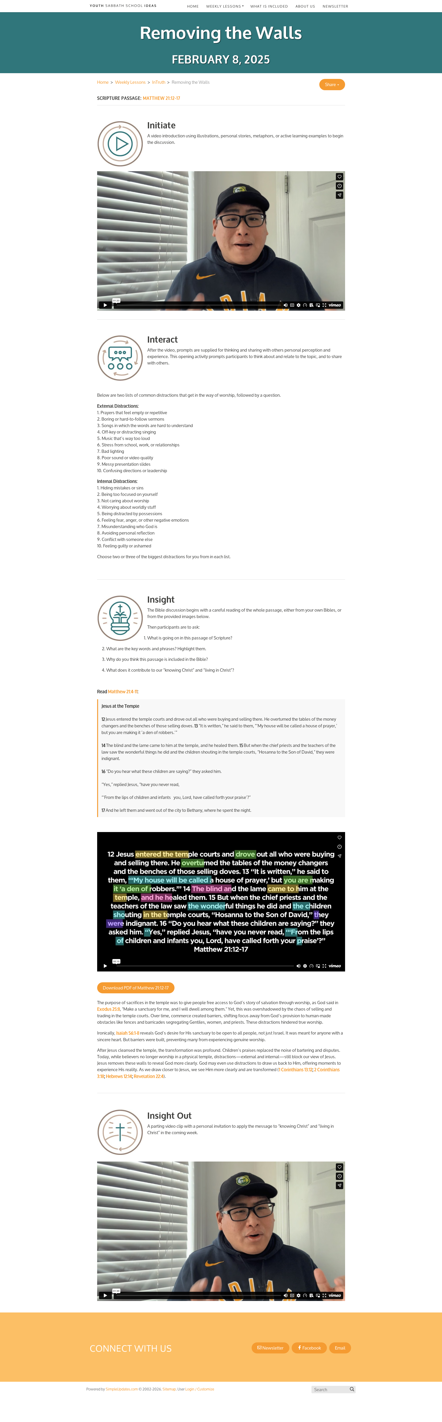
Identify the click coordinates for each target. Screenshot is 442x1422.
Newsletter (336, 6)
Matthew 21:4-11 (122, 691)
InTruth (158, 82)
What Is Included (269, 6)
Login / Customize (199, 1389)
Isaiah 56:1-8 (127, 1033)
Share (331, 84)
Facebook (311, 1348)
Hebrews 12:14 (119, 1076)
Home (193, 6)
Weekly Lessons (223, 6)
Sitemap (169, 1389)
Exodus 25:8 (108, 1009)
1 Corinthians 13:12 (295, 1069)
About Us (305, 6)
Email (340, 1348)
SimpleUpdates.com (122, 1389)
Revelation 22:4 (148, 1076)
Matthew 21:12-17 (153, 987)
